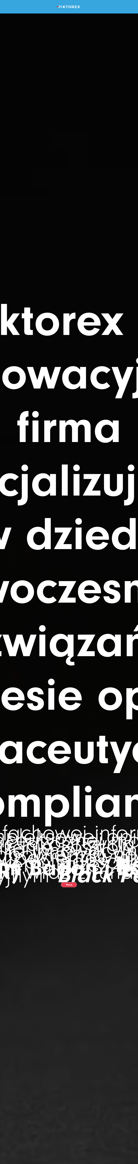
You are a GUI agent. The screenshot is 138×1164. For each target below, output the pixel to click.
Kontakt (69, 101)
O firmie (69, 39)
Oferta (69, 49)
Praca (69, 59)
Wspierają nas (69, 70)
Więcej (69, 885)
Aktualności (69, 91)
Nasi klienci (69, 80)
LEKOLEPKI (69, 28)
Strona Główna (69, 18)
